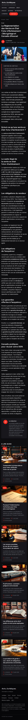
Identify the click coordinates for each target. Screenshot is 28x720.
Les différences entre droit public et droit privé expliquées (13, 622)
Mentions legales (6, 700)
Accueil (4, 7)
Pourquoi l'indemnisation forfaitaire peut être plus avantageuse (11, 507)
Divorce (10, 10)
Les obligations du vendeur (12, 77)
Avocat (4, 10)
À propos (5, 13)
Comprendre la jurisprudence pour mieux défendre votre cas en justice (12, 467)
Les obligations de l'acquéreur (13, 79)
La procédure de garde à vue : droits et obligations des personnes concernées (12, 661)
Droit (18, 7)
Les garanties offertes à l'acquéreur (14, 81)
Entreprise (18, 10)
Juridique (12, 7)
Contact (13, 13)
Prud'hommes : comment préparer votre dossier (11, 585)
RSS (13, 700)
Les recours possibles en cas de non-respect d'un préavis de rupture (11, 546)
